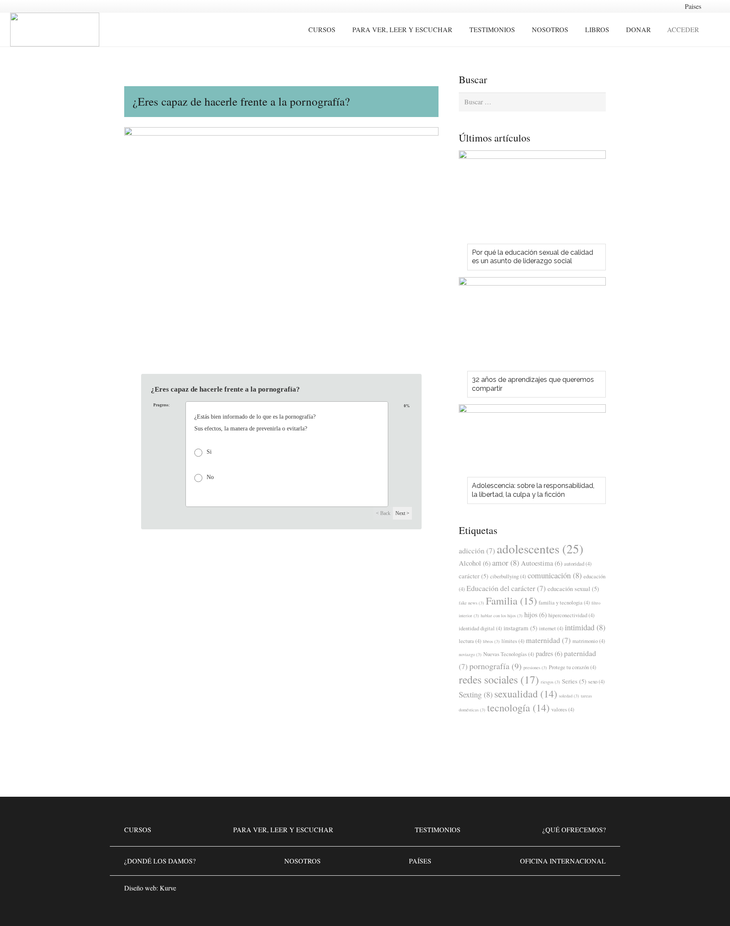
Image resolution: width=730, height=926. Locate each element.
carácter (473, 576)
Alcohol (474, 563)
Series (574, 681)
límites (512, 641)
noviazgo (470, 654)
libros (491, 641)
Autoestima (541, 563)
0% (407, 402)
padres (549, 653)
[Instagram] (572, 890)
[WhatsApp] (521, 890)
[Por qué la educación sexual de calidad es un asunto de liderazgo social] (532, 199)
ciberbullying (508, 576)
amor (505, 562)
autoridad (577, 563)
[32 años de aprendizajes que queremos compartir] (532, 326)
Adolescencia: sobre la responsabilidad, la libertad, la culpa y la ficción (533, 490)
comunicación (555, 575)
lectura (470, 641)
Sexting (476, 694)
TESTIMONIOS (437, 829)
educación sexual (573, 588)
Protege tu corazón (572, 667)
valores (562, 709)
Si (209, 452)
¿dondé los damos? (160, 860)
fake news (471, 603)
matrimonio (588, 641)
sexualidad (525, 693)
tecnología (518, 707)
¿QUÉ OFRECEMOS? (574, 829)
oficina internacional (563, 860)
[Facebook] (546, 890)
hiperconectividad (571, 615)
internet (551, 628)
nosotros (302, 860)
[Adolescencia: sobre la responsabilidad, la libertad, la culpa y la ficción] (532, 443)
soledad (569, 696)
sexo (596, 681)
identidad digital (480, 628)
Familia (511, 600)
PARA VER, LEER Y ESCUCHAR (283, 829)
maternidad (548, 640)
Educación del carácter (506, 588)
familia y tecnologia (564, 602)
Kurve (168, 887)
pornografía (495, 666)
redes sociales (499, 679)
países (420, 860)
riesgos (550, 682)
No (210, 477)
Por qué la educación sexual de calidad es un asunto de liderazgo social (532, 256)
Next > (402, 513)
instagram (520, 628)
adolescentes (540, 548)
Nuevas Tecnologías (508, 654)
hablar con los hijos (502, 615)
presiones (535, 667)
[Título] (597, 890)
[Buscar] (715, 29)
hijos (535, 614)
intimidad (585, 627)
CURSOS (137, 829)
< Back (383, 513)
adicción (477, 550)
